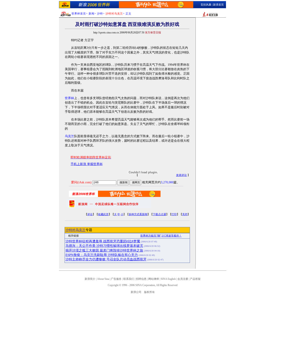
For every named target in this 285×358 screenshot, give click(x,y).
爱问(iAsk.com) (81, 182)
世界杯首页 (78, 13)
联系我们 (128, 278)
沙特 (100, 13)
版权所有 (149, 292)
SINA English (168, 278)
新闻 (91, 13)
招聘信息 (141, 278)
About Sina (103, 278)
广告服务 (116, 278)
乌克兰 (69, 136)
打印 (174, 214)
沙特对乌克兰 (75, 230)
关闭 (184, 214)
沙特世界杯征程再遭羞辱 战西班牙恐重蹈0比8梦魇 (102, 241)
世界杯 (69, 98)
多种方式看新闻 (138, 214)
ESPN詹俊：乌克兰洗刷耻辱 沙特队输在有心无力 (101, 255)
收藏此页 (103, 214)
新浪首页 (218, 4)
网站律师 (153, 278)
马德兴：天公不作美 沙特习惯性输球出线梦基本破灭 (104, 246)
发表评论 (181, 175)
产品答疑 (195, 278)
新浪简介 (90, 278)
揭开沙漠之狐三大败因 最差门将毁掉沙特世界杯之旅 (104, 250)
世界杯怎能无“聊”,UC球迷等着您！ (161, 235)
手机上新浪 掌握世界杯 (87, 164)
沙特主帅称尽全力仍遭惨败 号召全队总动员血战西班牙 (106, 259)
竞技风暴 (206, 4)
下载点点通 (159, 214)
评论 (90, 214)
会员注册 (182, 278)
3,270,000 (167, 182)
